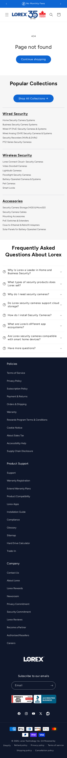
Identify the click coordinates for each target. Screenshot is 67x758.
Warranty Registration (18, 480)
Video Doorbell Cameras (15, 166)
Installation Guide (16, 511)
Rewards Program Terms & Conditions (27, 419)
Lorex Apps (13, 504)
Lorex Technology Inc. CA (32, 741)
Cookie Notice (14, 427)
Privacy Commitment (18, 604)
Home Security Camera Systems (19, 120)
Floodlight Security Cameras (17, 175)
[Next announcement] (60, 4)
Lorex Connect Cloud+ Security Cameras (23, 161)
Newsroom (13, 596)
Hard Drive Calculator (18, 543)
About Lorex (13, 580)
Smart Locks (9, 188)
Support (11, 472)
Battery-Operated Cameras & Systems (22, 179)
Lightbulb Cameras (12, 170)
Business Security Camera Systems (20, 124)
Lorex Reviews (15, 619)
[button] (7, 14)
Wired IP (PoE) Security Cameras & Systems (24, 129)
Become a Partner (16, 627)
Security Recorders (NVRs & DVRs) (20, 137)
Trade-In (11, 551)
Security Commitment (19, 611)
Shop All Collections (32, 98)
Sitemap (11, 535)
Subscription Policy (17, 388)
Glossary (11, 527)
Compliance (13, 519)
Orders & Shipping (16, 404)
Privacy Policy (14, 380)
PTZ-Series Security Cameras (17, 142)
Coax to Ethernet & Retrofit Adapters (21, 225)
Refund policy (20, 745)
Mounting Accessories (14, 216)
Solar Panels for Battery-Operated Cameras (24, 229)
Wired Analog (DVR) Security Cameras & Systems (27, 133)
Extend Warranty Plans (19, 488)
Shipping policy (24, 750)
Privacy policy (37, 745)
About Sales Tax (15, 435)
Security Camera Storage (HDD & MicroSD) (24, 207)
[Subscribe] (51, 685)
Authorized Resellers (18, 635)
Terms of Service (16, 372)
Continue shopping (33, 59)
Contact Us (13, 572)
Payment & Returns (17, 396)
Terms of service (56, 745)
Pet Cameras (9, 183)
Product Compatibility (18, 496)
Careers (11, 643)
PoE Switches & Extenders (16, 220)
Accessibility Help (16, 443)
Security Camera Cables (14, 212)
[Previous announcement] (6, 4)
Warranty (11, 412)
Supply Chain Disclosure (20, 451)
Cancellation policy (44, 750)
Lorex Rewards (15, 588)
